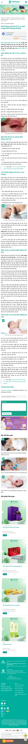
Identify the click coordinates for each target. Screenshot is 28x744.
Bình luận (4, 401)
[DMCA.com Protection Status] (8, 711)
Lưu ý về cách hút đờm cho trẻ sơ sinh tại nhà (14, 472)
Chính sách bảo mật (19, 686)
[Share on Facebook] (6, 34)
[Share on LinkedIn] (11, 34)
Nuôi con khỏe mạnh (4, 19)
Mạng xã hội (3, 705)
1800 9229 (10, 676)
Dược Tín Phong (20, 733)
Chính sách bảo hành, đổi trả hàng (20, 695)
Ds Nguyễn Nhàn (10, 32)
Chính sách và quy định (6, 686)
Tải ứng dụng (3, 700)
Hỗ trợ (16, 683)
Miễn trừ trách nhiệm (19, 688)
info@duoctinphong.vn (12, 677)
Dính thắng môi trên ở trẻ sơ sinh (10, 42)
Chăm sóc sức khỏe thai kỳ (15, 18)
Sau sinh (22, 18)
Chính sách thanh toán (19, 692)
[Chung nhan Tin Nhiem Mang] (3, 714)
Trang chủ (3, 18)
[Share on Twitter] (8, 34)
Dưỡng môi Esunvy (7, 644)
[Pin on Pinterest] (9, 34)
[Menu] (2, 2)
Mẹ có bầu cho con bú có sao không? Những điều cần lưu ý (13, 453)
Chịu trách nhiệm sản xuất (6, 690)
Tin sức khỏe (7, 18)
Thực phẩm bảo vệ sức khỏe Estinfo (11, 527)
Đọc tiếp (5, 535)
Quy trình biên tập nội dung (6, 688)
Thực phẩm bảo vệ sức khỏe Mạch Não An (12, 566)
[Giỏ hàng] (26, 2)
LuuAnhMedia (8, 734)
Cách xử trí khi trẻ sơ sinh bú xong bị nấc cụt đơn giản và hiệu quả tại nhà (14, 381)
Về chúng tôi (3, 683)
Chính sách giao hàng (19, 690)
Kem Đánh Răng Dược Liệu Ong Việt (11, 605)
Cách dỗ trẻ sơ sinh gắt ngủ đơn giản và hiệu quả (13, 491)
